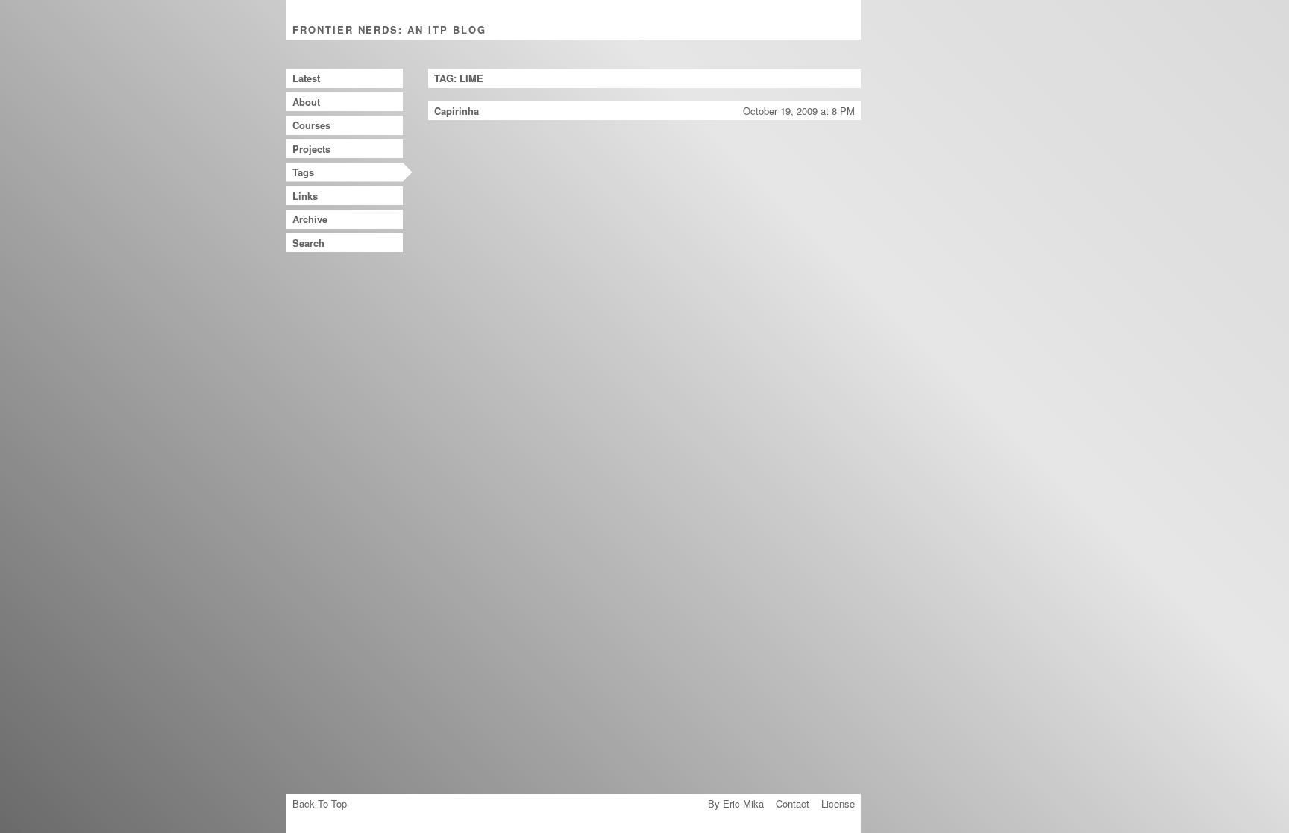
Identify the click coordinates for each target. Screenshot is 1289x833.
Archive (309, 219)
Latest (306, 78)
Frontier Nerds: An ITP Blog (389, 29)
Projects (311, 149)
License (838, 803)
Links (305, 196)
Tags (303, 172)
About (306, 102)
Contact (792, 803)
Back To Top (319, 803)
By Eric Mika (736, 803)
